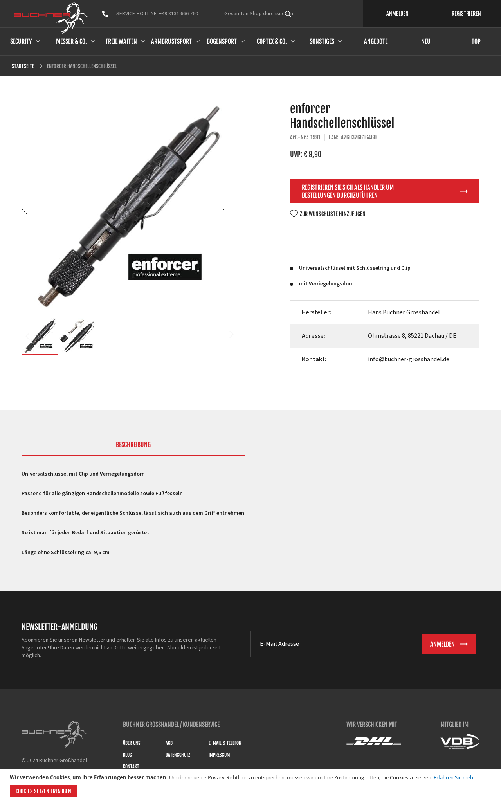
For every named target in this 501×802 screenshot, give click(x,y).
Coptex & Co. (272, 41)
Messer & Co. (71, 41)
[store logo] (51, 18)
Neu (426, 41)
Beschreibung (133, 445)
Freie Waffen (121, 41)
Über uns (132, 743)
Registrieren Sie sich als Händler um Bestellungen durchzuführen (348, 191)
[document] (251, 785)
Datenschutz (178, 755)
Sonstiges (322, 41)
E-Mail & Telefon (225, 743)
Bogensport (222, 41)
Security (21, 41)
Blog (127, 755)
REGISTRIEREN (466, 13)
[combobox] (302, 13)
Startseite (23, 66)
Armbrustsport (171, 41)
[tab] (133, 448)
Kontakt (131, 767)
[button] (221, 209)
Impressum (219, 755)
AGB (169, 743)
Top (476, 41)
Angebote (375, 41)
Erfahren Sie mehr (454, 777)
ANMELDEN (397, 13)
